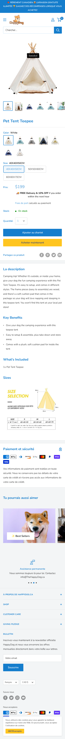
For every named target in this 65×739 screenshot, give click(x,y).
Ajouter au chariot (32, 232)
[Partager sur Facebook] (41, 255)
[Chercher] (58, 30)
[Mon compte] (52, 19)
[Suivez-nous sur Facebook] (5, 698)
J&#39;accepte (15, 731)
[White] (8, 140)
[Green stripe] (20, 140)
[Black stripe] (32, 140)
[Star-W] (43, 140)
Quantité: (8, 221)
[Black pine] (20, 152)
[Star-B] (55, 140)
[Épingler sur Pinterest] (47, 255)
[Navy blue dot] (8, 152)
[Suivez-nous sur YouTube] (23, 698)
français (8, 682)
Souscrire (13, 667)
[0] (59, 20)
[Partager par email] (59, 255)
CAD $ (25, 682)
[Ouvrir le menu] (4, 20)
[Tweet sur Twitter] (53, 255)
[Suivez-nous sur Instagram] (17, 698)
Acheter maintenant (32, 242)
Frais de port (21, 203)
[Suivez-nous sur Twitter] (11, 698)
